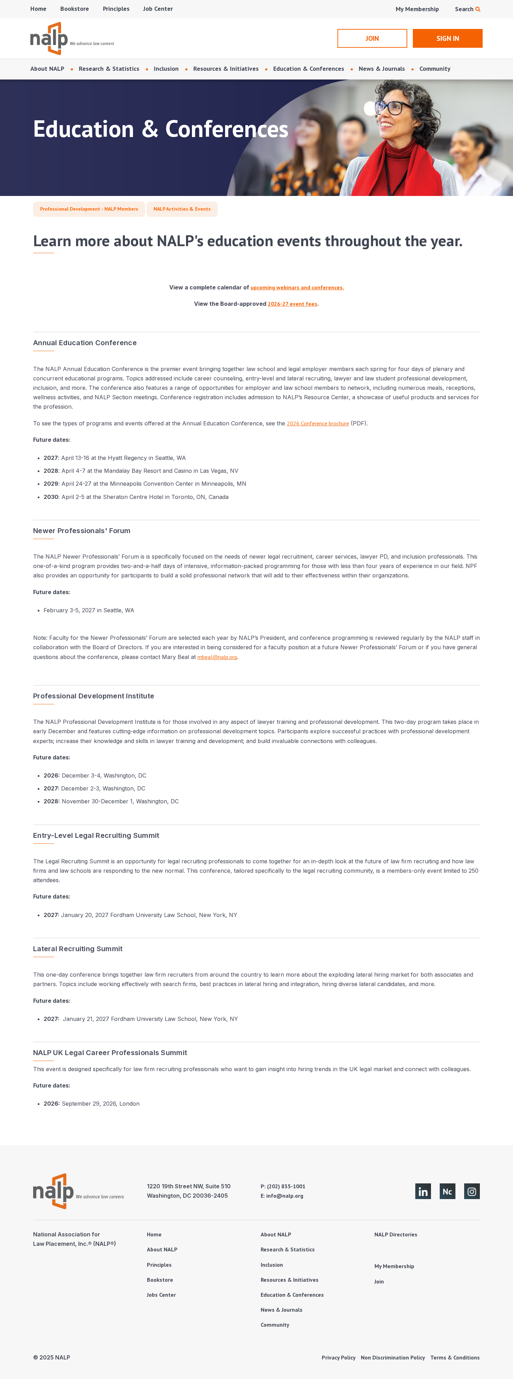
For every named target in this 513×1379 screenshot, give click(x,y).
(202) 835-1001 (286, 1186)
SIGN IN (448, 38)
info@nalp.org (284, 1195)
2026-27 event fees (292, 303)
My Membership (417, 9)
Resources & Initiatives (226, 69)
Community (435, 69)
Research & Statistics (109, 69)
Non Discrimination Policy (393, 1357)
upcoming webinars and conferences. (297, 287)
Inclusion (166, 69)
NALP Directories (395, 1234)
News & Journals (382, 69)
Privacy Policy (339, 1357)
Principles (116, 9)
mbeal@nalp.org (217, 656)
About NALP (47, 69)
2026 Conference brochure (318, 423)
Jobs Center (161, 1294)
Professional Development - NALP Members (89, 209)
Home (38, 9)
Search (465, 9)
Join (379, 1281)
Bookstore (74, 9)
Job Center (158, 9)
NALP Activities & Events (182, 209)
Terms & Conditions (455, 1357)
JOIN (372, 38)
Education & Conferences (308, 69)
